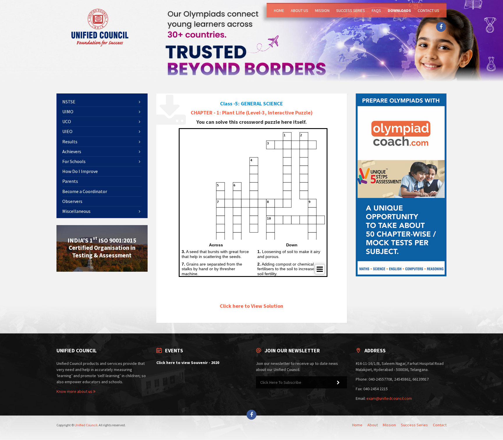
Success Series (350, 10)
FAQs (376, 10)
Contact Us (428, 10)
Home (279, 10)
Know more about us (74, 391)
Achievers (71, 151)
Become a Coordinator (84, 191)
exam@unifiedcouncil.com (389, 398)
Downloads (399, 10)
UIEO (67, 131)
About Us (299, 10)
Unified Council (86, 425)
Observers (72, 201)
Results (69, 141)
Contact (440, 424)
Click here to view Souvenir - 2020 (187, 362)
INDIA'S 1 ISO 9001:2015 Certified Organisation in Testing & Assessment (102, 247)
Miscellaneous (76, 211)
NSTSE (68, 102)
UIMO (67, 111)
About (372, 424)
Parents (70, 181)
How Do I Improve (80, 171)
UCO (66, 121)
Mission (322, 10)
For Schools (74, 161)
